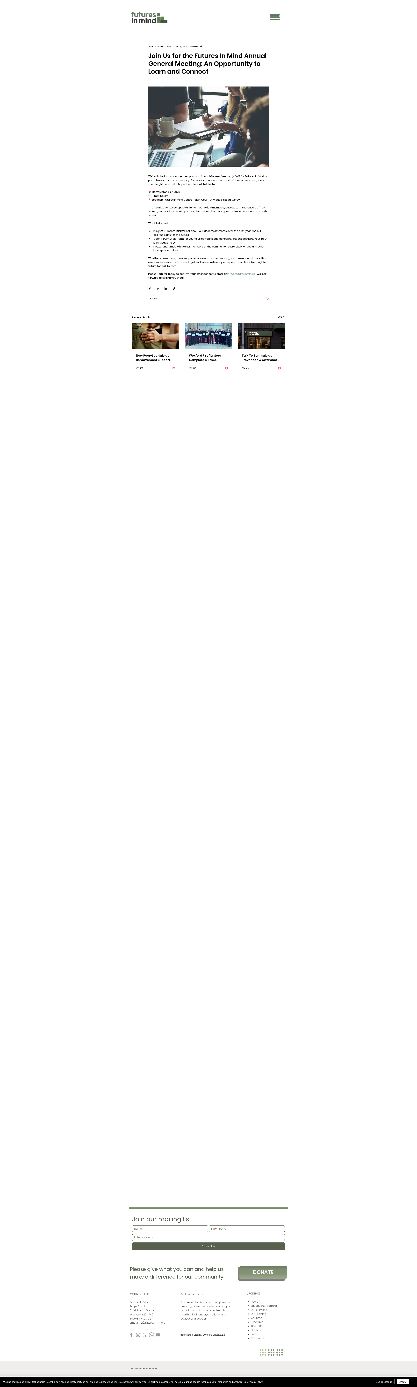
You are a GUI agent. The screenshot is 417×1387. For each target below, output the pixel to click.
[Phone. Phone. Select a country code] (214, 1228)
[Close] (413, 1381)
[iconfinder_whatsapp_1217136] (151, 1335)
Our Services (259, 1310)
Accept (402, 1381)
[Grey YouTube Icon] (158, 1335)
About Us (257, 1326)
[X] (144, 1335)
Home (255, 1302)
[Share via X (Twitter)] (157, 288)
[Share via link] (173, 288)
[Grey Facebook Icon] (131, 1335)
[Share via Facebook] (149, 288)
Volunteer (257, 1318)
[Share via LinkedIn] (165, 288)
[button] (274, 17)
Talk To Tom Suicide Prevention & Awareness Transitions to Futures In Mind (260, 357)
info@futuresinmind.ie (151, 1323)
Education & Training (264, 1306)
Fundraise (257, 1322)
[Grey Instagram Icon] (138, 1335)
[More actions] (267, 46)
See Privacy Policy (253, 1381)
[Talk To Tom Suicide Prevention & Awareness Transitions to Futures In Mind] (261, 336)
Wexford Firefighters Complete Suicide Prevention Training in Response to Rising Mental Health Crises (206, 357)
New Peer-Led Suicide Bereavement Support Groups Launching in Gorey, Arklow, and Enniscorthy (153, 357)
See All (281, 316)
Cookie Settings (384, 1381)
